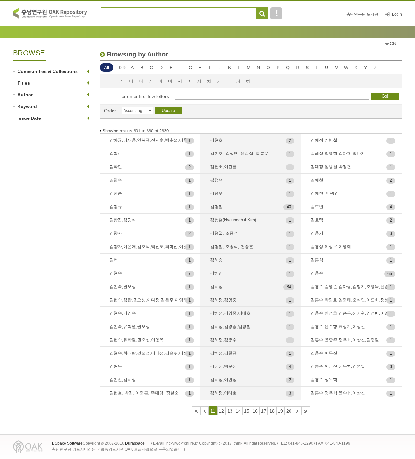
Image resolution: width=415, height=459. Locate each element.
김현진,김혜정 (122, 379)
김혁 (113, 259)
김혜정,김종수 (223, 339)
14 (238, 411)
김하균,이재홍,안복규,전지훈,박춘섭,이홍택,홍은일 (151, 140)
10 (204, 410)
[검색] (262, 13)
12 (221, 411)
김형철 (216, 206)
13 (229, 411)
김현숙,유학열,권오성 (129, 326)
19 (280, 411)
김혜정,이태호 (223, 393)
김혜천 (317, 180)
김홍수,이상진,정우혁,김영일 (338, 366)
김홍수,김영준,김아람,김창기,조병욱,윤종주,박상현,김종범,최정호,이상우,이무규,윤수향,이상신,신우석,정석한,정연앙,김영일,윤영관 (353, 286)
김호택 (317, 219)
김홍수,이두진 (324, 353)
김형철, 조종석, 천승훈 (231, 246)
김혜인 (216, 273)
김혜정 (216, 286)
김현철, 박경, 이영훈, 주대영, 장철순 (144, 393)
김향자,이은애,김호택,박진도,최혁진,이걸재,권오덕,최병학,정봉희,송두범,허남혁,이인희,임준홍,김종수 (151, 246)
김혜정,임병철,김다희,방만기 (338, 153)
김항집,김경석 (122, 219)
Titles (24, 83)
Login (397, 14)
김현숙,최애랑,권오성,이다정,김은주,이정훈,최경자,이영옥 (151, 353)
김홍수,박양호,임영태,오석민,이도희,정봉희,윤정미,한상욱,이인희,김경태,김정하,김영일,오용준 (353, 299)
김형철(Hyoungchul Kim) (233, 219)
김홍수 (317, 273)
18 (272, 411)
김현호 (216, 140)
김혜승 (216, 259)
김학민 (115, 166)
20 (288, 411)
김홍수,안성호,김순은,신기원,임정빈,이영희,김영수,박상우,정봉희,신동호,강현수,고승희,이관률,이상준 (353, 313)
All (106, 67)
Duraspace (135, 443)
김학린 (115, 153)
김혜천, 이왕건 (324, 193)
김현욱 (115, 366)
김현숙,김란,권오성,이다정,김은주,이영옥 (148, 299)
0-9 (122, 67)
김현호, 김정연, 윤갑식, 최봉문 (239, 153)
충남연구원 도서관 (362, 14)
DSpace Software (67, 443)
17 (263, 411)
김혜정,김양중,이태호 (230, 313)
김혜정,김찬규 (223, 353)
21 (297, 410)
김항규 (115, 206)
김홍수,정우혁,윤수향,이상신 (338, 393)
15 (246, 411)
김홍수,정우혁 (324, 379)
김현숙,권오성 (122, 286)
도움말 (276, 13)
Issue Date (29, 118)
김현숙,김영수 (122, 313)
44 (306, 410)
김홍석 (317, 259)
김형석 (216, 180)
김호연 (317, 206)
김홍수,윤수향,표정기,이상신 (338, 326)
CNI (393, 43)
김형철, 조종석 (224, 233)
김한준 (115, 193)
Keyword (27, 106)
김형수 (216, 193)
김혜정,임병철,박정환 (331, 166)
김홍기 (317, 233)
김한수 (115, 180)
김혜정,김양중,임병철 (230, 326)
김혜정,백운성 (223, 366)
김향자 (115, 233)
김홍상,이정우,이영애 (331, 246)
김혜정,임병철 (324, 140)
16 (255, 411)
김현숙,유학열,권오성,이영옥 (136, 339)
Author (25, 94)
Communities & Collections (48, 71)
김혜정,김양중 (223, 299)
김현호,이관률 (223, 166)
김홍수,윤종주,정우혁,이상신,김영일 (345, 339)
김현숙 (115, 273)
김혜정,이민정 (223, 379)
